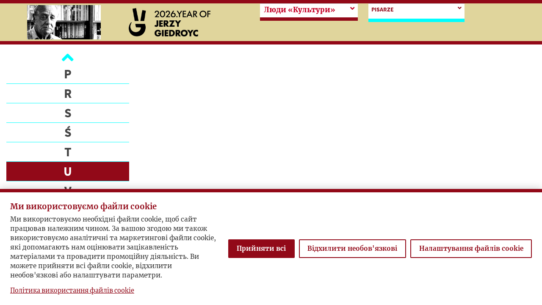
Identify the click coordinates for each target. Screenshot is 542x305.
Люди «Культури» (299, 10)
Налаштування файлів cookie (471, 248)
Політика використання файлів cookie (72, 290)
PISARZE (382, 9)
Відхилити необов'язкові (352, 248)
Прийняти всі (261, 248)
